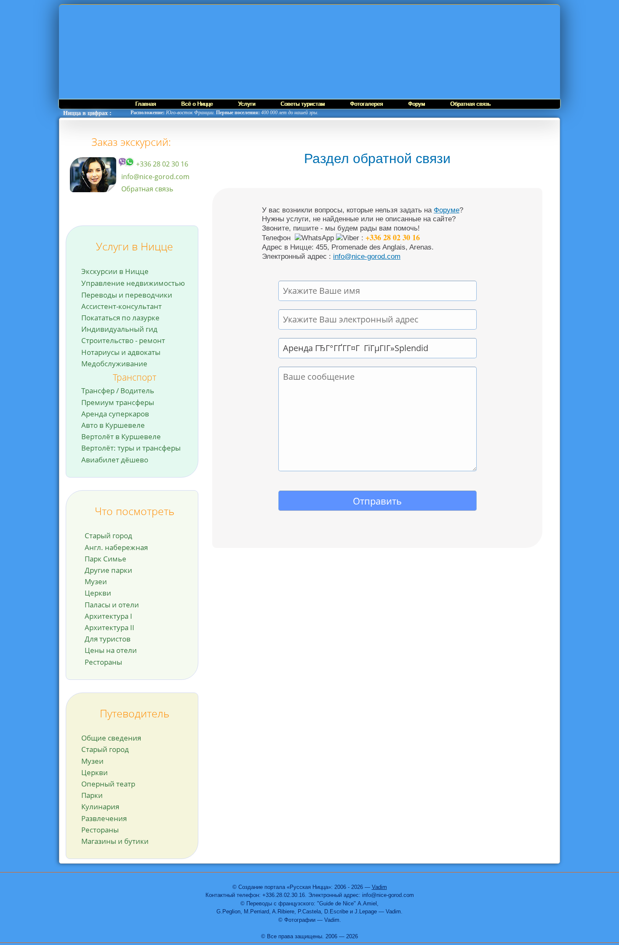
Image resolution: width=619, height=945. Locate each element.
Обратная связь (470, 104)
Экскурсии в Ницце (115, 271)
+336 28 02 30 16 (161, 164)
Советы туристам (302, 104)
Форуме (446, 210)
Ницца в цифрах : (87, 113)
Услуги (246, 104)
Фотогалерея (366, 104)
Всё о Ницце (197, 104)
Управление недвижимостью (133, 283)
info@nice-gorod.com (155, 176)
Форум (416, 104)
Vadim (379, 887)
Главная (145, 104)
